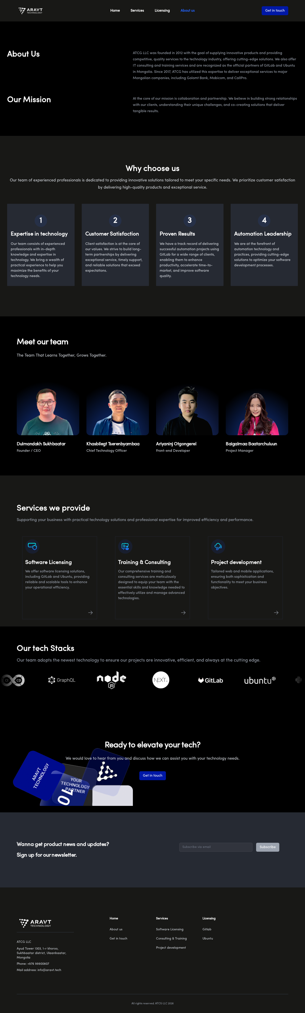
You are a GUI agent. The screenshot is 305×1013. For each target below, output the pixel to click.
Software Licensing (170, 929)
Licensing (162, 11)
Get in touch (275, 11)
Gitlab (207, 929)
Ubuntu (208, 938)
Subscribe (268, 847)
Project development (171, 948)
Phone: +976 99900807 (33, 964)
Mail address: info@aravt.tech (39, 970)
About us (188, 11)
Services (137, 11)
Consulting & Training (171, 938)
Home (115, 11)
